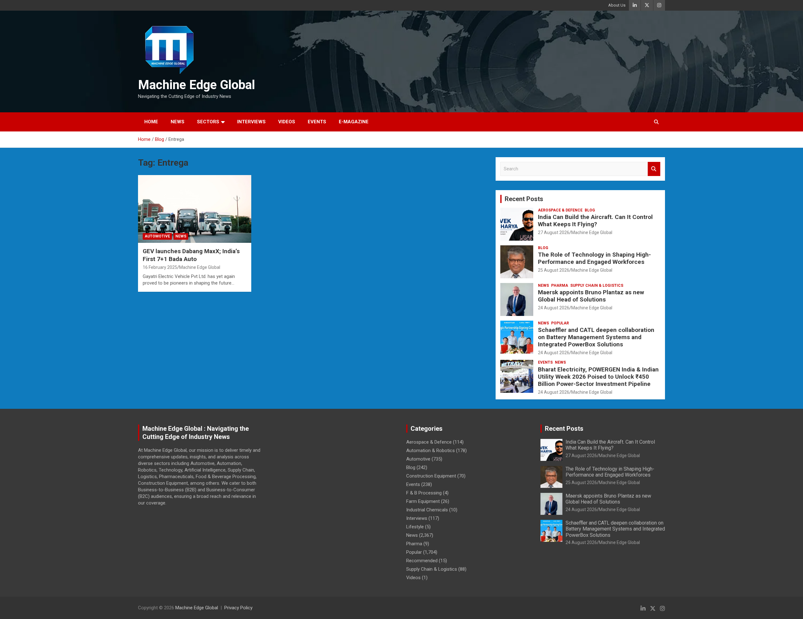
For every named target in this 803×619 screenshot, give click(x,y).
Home (151, 122)
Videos (286, 122)
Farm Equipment (423, 501)
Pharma (559, 285)
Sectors (208, 122)
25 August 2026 (553, 270)
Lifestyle (415, 527)
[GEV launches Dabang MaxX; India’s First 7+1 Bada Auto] (195, 209)
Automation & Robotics (430, 450)
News (177, 122)
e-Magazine (354, 122)
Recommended (422, 560)
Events (317, 122)
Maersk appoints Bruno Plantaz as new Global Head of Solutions (591, 296)
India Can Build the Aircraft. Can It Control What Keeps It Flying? (595, 220)
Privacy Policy (238, 608)
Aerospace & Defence (560, 210)
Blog (590, 210)
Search (654, 169)
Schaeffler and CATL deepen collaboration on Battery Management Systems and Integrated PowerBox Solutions (596, 337)
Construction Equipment (431, 476)
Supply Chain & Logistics (596, 285)
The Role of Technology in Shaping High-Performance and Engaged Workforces (594, 258)
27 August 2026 (553, 232)
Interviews (251, 122)
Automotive (157, 236)
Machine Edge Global (196, 84)
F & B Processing (424, 493)
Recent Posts (524, 199)
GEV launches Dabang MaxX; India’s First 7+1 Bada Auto (191, 255)
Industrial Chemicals (427, 510)
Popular (560, 323)
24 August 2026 (553, 307)
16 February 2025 (160, 267)
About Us (616, 5)
